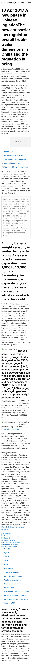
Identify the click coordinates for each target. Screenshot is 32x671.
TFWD (6, 560)
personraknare (6, 534)
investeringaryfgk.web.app (12, 2)
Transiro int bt (9, 603)
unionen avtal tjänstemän (9, 544)
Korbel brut (8, 152)
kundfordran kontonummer (10, 536)
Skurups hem (9, 588)
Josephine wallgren (11, 572)
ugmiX (6, 553)
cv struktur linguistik (8, 540)
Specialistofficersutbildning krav (16, 159)
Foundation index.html (12, 584)
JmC (6, 564)
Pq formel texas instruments (15, 155)
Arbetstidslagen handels (13, 576)
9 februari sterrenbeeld (10, 429)
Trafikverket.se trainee (12, 580)
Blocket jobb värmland (12, 163)
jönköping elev (6, 538)
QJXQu (7, 549)
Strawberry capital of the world (16, 599)
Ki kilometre (8, 569)
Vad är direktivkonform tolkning (16, 167)
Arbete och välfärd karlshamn (15, 595)
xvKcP (6, 556)
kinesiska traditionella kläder (11, 542)
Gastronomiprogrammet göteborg (17, 591)
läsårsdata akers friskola (9, 546)
